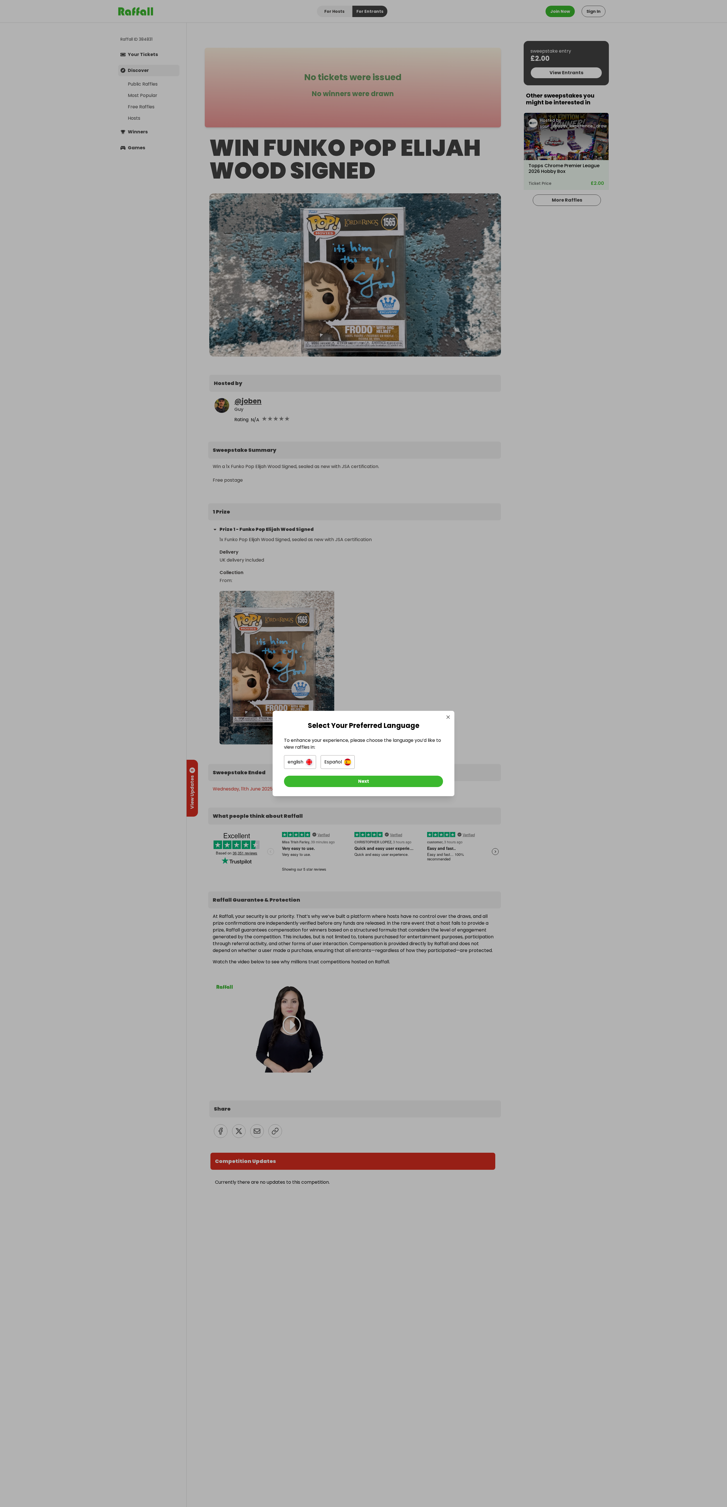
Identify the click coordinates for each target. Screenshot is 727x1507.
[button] (300, 762)
